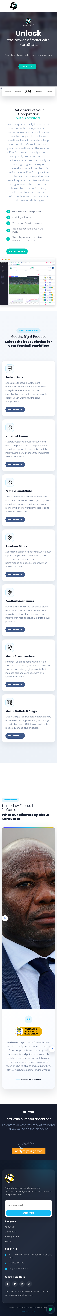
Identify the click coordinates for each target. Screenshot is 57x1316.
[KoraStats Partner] (8, 91)
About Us (9, 1230)
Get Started (27, 66)
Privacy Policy (12, 1240)
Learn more (13, 409)
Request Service (17, 251)
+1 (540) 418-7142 (16, 1266)
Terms (8, 1245)
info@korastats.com (18, 1272)
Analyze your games (28, 1155)
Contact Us (11, 1235)
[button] (5, 918)
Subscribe (28, 1216)
